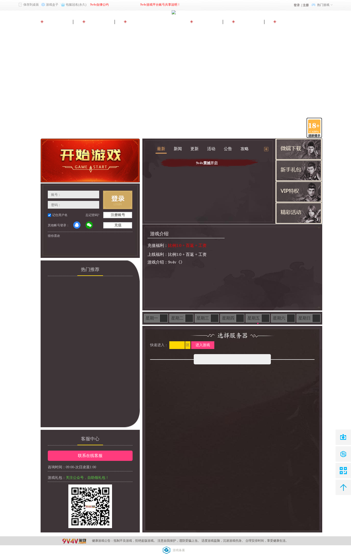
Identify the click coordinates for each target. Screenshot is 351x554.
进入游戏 (203, 345)
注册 (306, 5)
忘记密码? (92, 215)
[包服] (343, 454)
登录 (297, 5)
